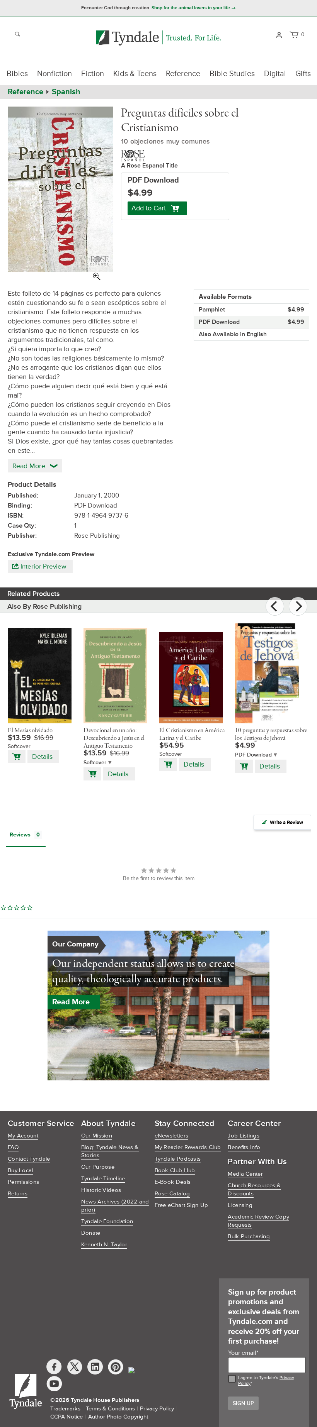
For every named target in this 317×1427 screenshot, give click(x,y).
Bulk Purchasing (249, 1236)
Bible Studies (232, 73)
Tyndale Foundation (107, 1221)
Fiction (92, 73)
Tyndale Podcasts (178, 1159)
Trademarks (65, 1408)
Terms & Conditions (110, 1408)
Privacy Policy (157, 1408)
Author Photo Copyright (118, 1416)
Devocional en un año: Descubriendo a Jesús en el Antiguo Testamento (114, 738)
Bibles (17, 73)
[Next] (298, 606)
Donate (91, 1233)
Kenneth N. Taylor (104, 1244)
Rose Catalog (172, 1193)
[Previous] (275, 606)
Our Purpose (97, 1167)
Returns (17, 1193)
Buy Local (20, 1170)
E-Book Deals (173, 1182)
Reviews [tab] (20, 834)
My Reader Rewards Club (188, 1147)
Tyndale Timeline (103, 1178)
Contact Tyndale (29, 1159)
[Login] (279, 34)
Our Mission (96, 1135)
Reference (183, 73)
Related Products (33, 593)
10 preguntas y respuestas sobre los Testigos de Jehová (271, 734)
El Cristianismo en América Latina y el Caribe (192, 734)
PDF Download (253, 755)
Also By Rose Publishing (44, 606)
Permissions (23, 1182)
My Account (23, 1135)
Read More (71, 1002)
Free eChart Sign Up (181, 1205)
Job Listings (243, 1135)
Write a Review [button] (286, 822)
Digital (275, 73)
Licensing (240, 1205)
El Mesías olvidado (30, 730)
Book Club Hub (175, 1170)
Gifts (303, 73)
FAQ (13, 1147)
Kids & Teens (135, 73)
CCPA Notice (66, 1416)
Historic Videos (101, 1190)
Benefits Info (244, 1147)
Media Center (245, 1174)
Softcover (95, 762)
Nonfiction (54, 73)
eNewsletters (172, 1135)
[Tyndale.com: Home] (158, 38)
